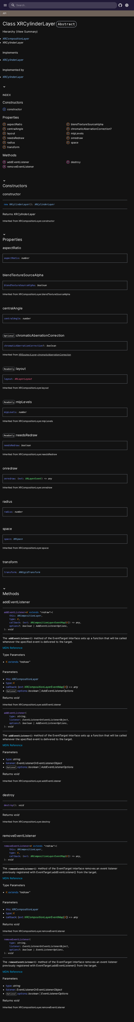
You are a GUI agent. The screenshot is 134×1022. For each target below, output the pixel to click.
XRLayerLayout (23, 379)
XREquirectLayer (28, 354)
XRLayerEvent (33, 478)
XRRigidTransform (29, 572)
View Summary (27, 31)
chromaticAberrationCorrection (54, 354)
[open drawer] (5, 5)
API (4, 13)
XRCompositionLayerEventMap (48, 622)
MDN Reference (12, 647)
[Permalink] (22, 194)
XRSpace (18, 539)
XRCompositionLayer (16, 38)
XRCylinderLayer (13, 59)
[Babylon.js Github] (120, 5)
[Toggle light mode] (127, 5)
